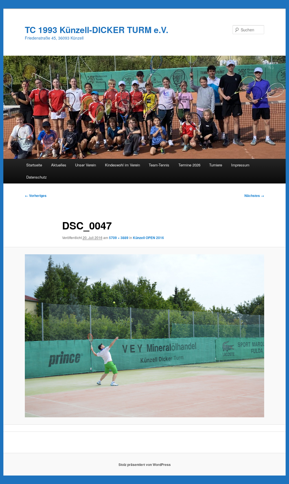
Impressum (240, 165)
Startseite (34, 165)
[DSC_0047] (144, 336)
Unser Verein (85, 165)
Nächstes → (254, 195)
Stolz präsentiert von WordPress (145, 464)
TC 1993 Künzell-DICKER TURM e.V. (96, 29)
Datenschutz (36, 177)
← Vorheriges (36, 195)
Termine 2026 (189, 165)
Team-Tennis (159, 165)
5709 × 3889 (118, 237)
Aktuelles (58, 165)
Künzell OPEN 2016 (148, 237)
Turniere (215, 165)
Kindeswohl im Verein (122, 165)
